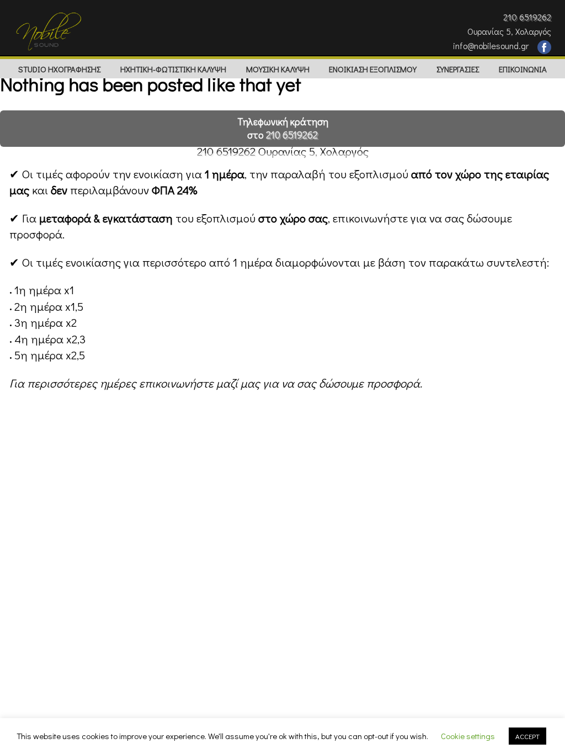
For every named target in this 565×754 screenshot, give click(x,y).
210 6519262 (527, 17)
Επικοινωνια (523, 69)
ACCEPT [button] (527, 736)
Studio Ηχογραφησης (59, 69)
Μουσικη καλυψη (278, 69)
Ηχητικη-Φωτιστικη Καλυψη (173, 69)
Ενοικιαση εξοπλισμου (373, 69)
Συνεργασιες (457, 69)
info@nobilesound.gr (491, 45)
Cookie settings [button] (468, 735)
